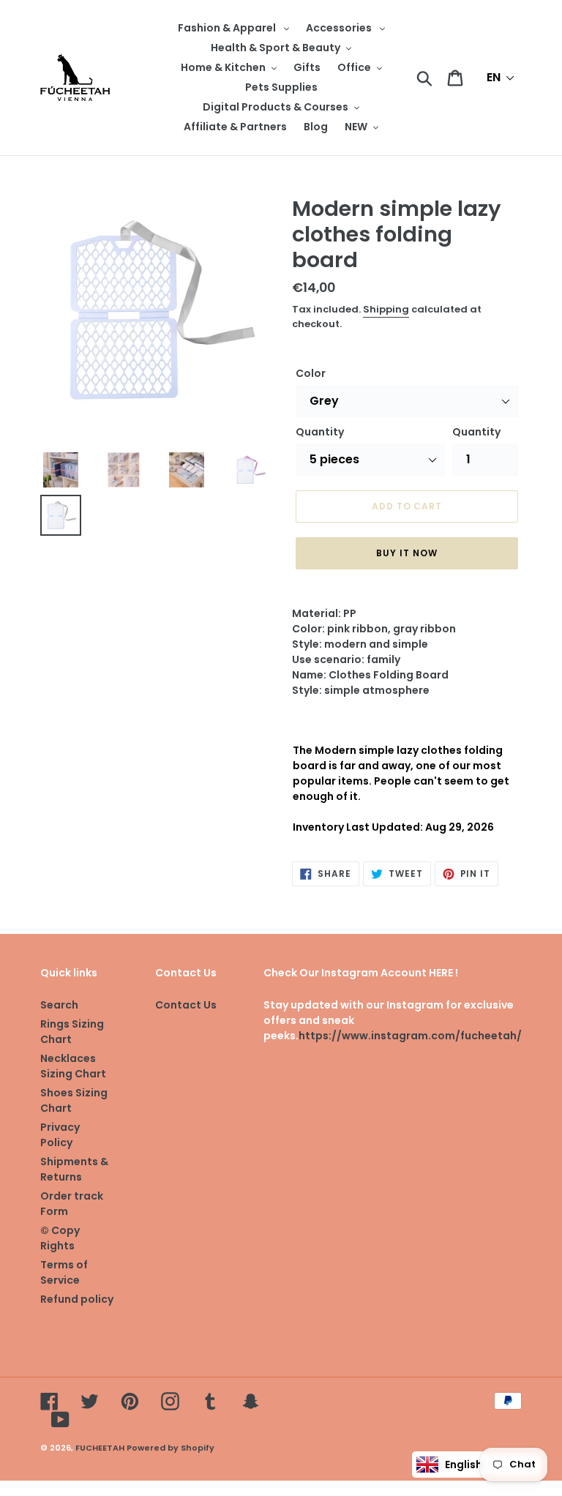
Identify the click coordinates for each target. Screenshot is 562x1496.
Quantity (320, 432)
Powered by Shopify (170, 1448)
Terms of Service (64, 1272)
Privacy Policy (60, 1135)
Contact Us (186, 1005)
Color (311, 373)
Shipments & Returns (74, 1169)
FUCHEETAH (99, 1448)
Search (59, 1005)
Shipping (386, 309)
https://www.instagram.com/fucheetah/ (410, 1035)
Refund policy (76, 1299)
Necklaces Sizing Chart (73, 1066)
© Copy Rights (60, 1238)
